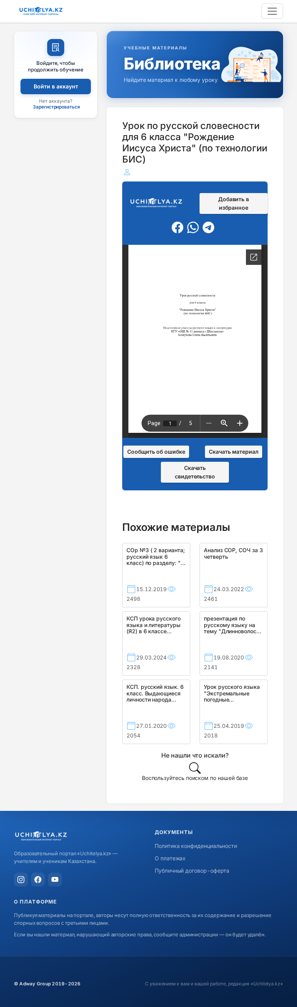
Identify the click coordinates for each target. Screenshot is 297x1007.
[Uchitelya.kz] (78, 836)
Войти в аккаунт (56, 86)
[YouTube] (55, 880)
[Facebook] (38, 880)
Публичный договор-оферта (192, 870)
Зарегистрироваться (56, 107)
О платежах (170, 858)
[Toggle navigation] (272, 11)
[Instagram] (21, 880)
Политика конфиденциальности (196, 846)
